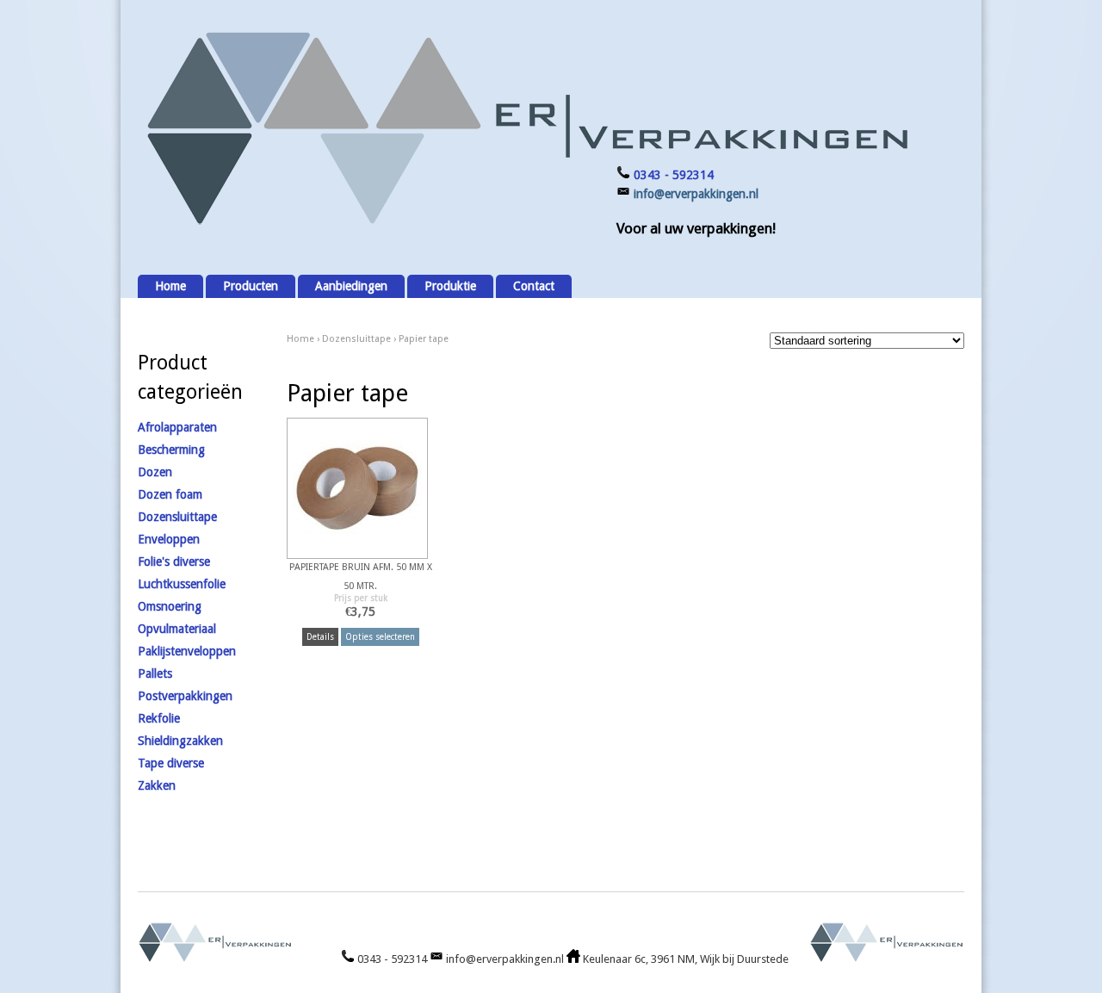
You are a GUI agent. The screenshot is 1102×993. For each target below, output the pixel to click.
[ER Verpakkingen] (525, 225)
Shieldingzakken (180, 741)
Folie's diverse (174, 561)
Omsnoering (169, 606)
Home (170, 286)
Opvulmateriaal (177, 629)
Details (320, 637)
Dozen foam (170, 494)
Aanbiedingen (351, 286)
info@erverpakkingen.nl (696, 194)
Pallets (155, 673)
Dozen (155, 472)
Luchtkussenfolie (182, 584)
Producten (250, 286)
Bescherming (171, 449)
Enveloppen (169, 539)
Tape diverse (171, 763)
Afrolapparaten (177, 427)
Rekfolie (159, 718)
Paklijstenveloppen (187, 651)
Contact (533, 286)
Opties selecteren (380, 637)
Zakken (157, 785)
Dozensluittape (356, 338)
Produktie (450, 286)
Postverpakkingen (185, 696)
